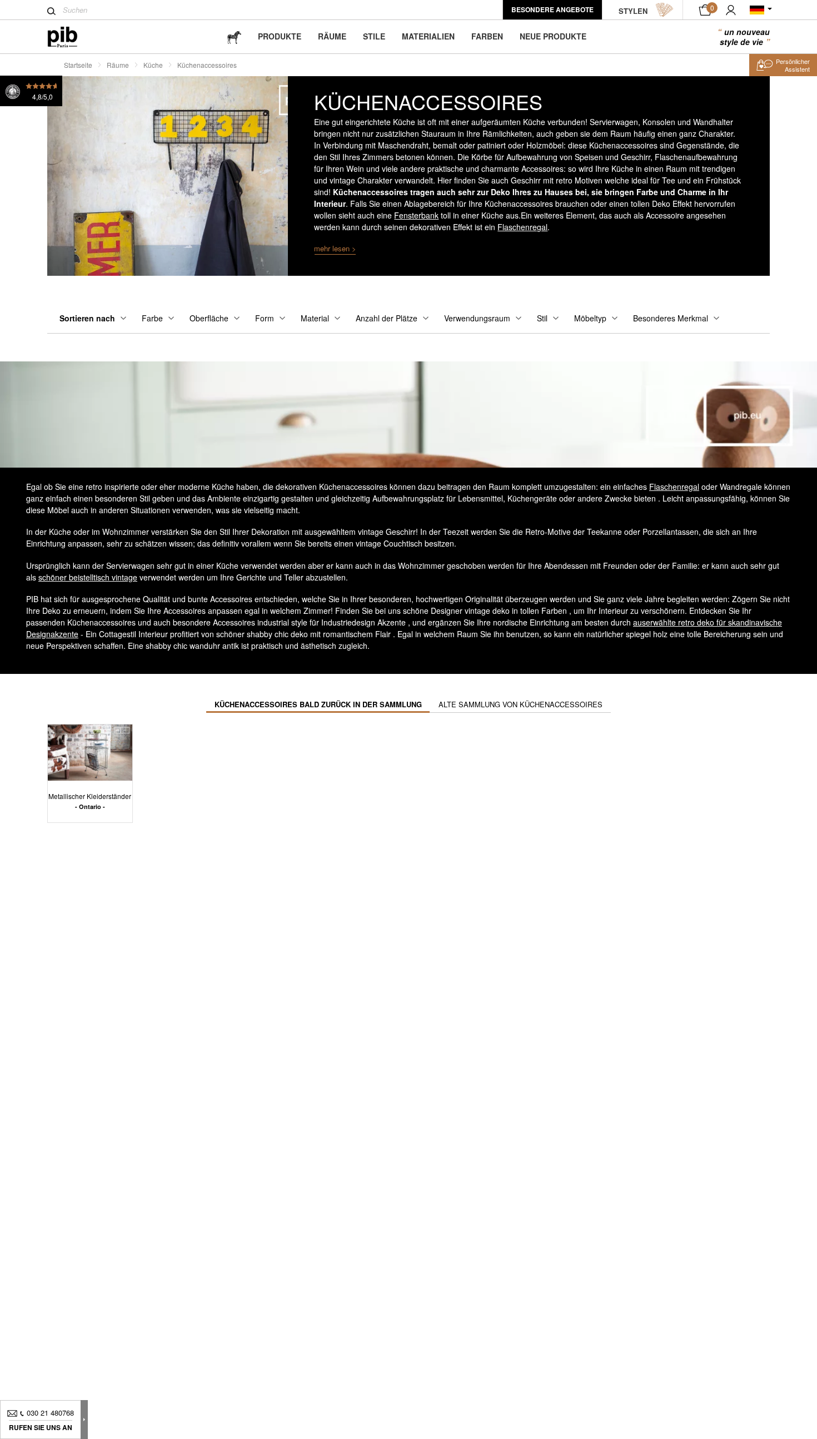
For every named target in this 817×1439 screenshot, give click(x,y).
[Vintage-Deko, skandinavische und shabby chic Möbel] (71, 37)
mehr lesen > (335, 248)
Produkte (279, 36)
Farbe (152, 318)
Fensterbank (416, 215)
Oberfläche (209, 318)
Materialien (428, 36)
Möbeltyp (590, 318)
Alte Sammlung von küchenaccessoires (520, 704)
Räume (332, 36)
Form (264, 318)
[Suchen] (51, 11)
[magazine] (234, 36)
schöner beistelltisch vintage (87, 577)
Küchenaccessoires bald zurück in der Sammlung (318, 704)
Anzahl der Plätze (386, 318)
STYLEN (633, 11)
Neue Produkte (553, 36)
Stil (542, 318)
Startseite (78, 65)
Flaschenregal (522, 226)
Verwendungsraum (477, 318)
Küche (153, 65)
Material (315, 318)
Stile (374, 36)
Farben (487, 36)
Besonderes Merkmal (670, 318)
